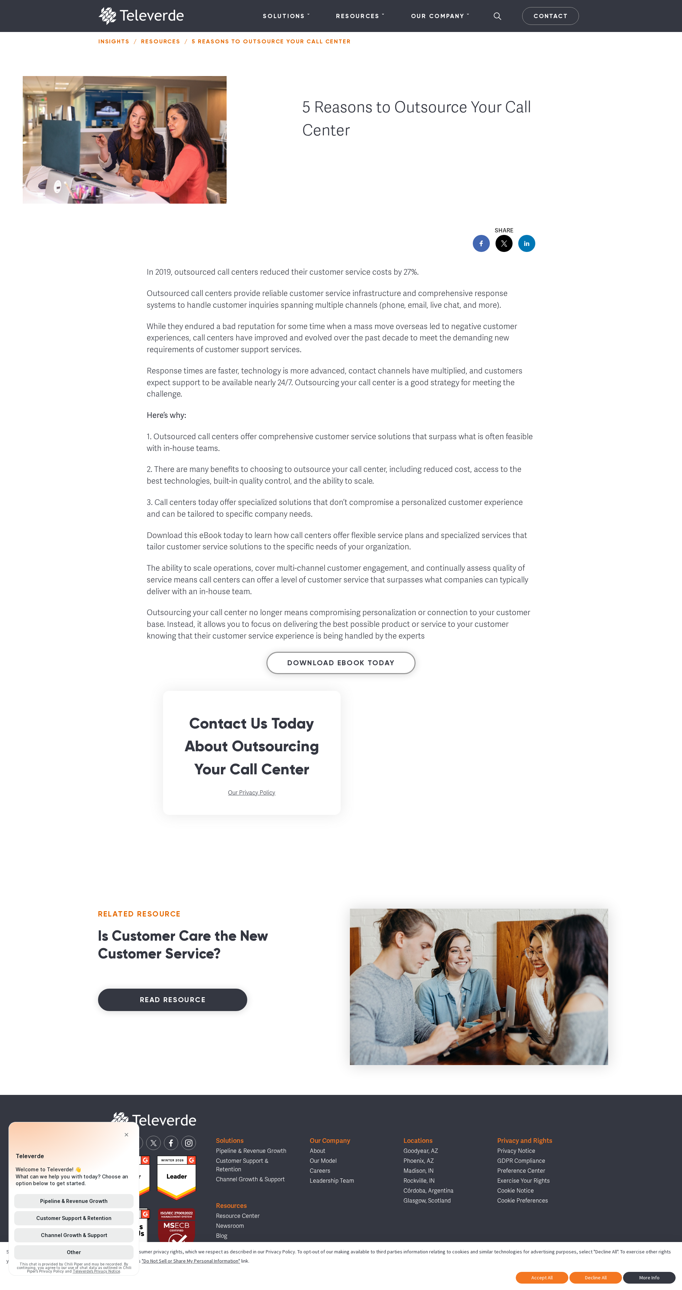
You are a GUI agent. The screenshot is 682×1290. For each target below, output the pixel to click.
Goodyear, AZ (421, 1151)
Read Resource (173, 999)
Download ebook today (341, 663)
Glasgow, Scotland (427, 1200)
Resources (357, 16)
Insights (114, 41)
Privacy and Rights (524, 1140)
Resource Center (238, 1216)
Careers (320, 1171)
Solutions (284, 16)
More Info (649, 1277)
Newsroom (230, 1226)
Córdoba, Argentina (429, 1190)
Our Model (323, 1161)
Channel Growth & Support (250, 1179)
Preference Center (521, 1171)
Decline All (596, 1277)
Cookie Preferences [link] (522, 1200)
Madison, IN (419, 1171)
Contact (551, 16)
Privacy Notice (516, 1151)
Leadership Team (332, 1180)
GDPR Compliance (521, 1161)
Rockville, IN (419, 1180)
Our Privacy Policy (251, 792)
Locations (418, 1140)
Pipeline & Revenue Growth (251, 1151)
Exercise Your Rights (523, 1180)
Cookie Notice (515, 1190)
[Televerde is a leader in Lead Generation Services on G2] (176, 1178)
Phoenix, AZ (419, 1161)
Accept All (542, 1277)
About (317, 1151)
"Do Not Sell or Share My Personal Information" (191, 1261)
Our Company (438, 16)
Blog (221, 1236)
